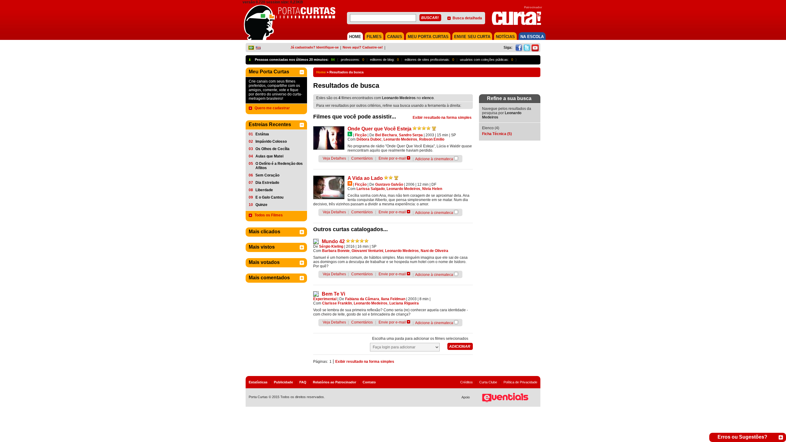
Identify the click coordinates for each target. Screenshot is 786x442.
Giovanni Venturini (367, 251)
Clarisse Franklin (337, 303)
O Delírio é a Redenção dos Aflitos (279, 165)
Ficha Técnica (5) (497, 134)
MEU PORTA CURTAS (428, 36)
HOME (355, 36)
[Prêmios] (434, 128)
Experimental (325, 299)
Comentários (362, 158)
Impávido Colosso (271, 141)
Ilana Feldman (393, 299)
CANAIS (394, 36)
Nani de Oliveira (434, 251)
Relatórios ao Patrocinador (334, 382)
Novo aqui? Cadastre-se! (363, 47)
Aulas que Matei (269, 156)
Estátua (262, 134)
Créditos (466, 382)
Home (321, 72)
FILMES (374, 36)
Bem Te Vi (333, 294)
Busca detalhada (467, 18)
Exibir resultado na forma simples (442, 117)
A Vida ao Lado (365, 178)
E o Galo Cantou (269, 197)
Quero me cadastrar (272, 108)
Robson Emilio (431, 139)
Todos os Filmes (269, 215)
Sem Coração (267, 175)
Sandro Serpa (411, 135)
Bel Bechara (386, 135)
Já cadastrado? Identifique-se (314, 47)
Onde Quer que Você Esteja (379, 128)
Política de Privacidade (520, 382)
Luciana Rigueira (404, 303)
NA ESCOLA (532, 36)
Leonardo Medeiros (400, 139)
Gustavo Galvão (389, 184)
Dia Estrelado (267, 182)
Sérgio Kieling (331, 246)
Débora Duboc (369, 139)
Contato (369, 382)
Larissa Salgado (370, 189)
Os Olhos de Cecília (272, 149)
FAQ (302, 382)
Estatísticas (258, 382)
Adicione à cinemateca (434, 159)
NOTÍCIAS (505, 36)
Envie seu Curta (472, 36)
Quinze (261, 205)
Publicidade (283, 382)
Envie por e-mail (392, 158)
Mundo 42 (333, 241)
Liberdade (264, 190)
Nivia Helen (432, 189)
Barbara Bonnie (336, 251)
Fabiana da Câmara (362, 299)
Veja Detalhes (334, 158)
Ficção (361, 135)
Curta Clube (488, 382)
